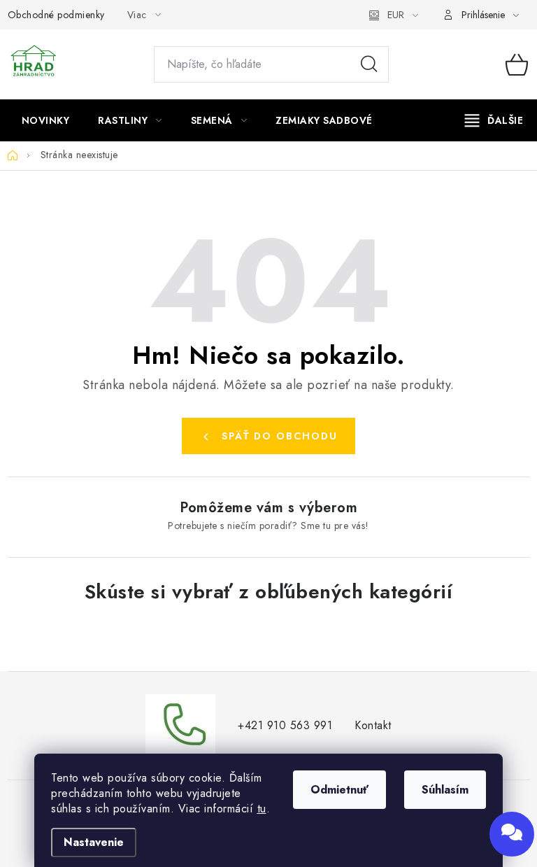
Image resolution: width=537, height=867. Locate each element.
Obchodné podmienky (56, 15)
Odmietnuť (339, 790)
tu (261, 809)
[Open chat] (511, 834)
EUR (396, 15)
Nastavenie (94, 842)
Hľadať (369, 64)
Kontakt (373, 725)
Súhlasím (445, 790)
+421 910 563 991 (285, 725)
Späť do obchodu (280, 436)
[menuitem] (46, 120)
